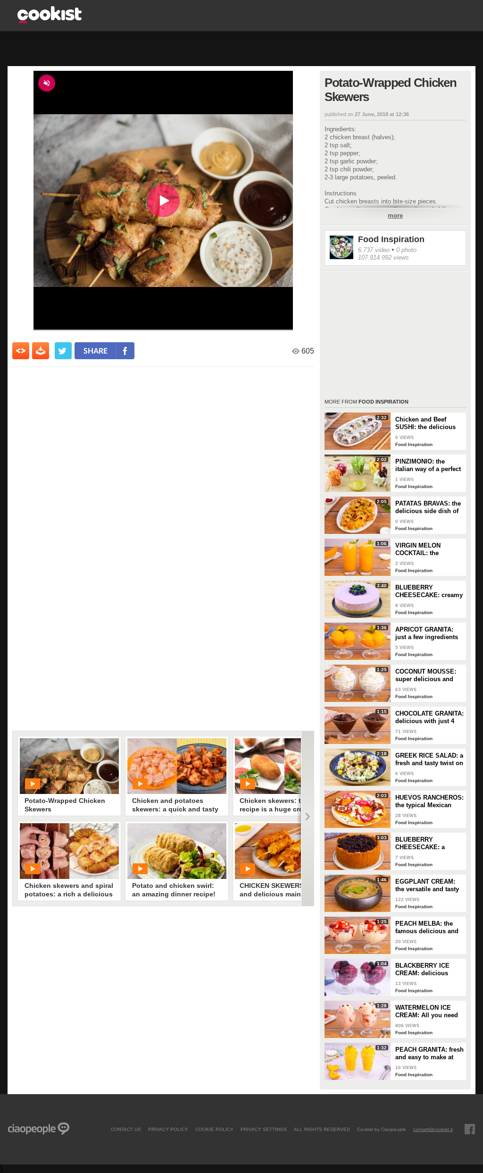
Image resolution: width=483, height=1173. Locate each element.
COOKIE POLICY (214, 1129)
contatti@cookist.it (433, 1129)
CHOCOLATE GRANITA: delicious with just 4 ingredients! (429, 717)
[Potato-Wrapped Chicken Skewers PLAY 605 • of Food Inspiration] (69, 766)
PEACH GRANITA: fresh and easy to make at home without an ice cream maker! (429, 1053)
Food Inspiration (391, 239)
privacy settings (264, 1129)
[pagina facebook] (470, 1129)
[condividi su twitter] (63, 350)
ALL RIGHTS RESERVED (322, 1129)
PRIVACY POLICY (168, 1129)
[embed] (20, 350)
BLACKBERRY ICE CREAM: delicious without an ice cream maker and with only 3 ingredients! (427, 969)
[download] (40, 350)
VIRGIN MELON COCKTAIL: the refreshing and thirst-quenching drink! (426, 549)
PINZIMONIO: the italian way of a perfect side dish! (428, 465)
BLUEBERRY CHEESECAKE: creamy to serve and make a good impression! (429, 591)
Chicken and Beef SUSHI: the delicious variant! (425, 423)
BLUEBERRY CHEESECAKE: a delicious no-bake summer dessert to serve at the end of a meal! (424, 843)
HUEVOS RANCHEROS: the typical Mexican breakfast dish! (429, 801)
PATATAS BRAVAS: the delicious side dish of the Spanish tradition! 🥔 (428, 507)
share (95, 350)
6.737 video (374, 249)
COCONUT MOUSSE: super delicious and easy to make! (425, 675)
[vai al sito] (49, 21)
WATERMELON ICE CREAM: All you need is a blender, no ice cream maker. (426, 1011)
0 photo (406, 249)
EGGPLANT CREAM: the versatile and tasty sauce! (427, 885)
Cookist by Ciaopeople (381, 1129)
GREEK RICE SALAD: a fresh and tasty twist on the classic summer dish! (429, 759)
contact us (126, 1129)
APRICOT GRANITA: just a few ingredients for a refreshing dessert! (426, 633)
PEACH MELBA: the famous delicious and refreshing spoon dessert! (426, 927)
